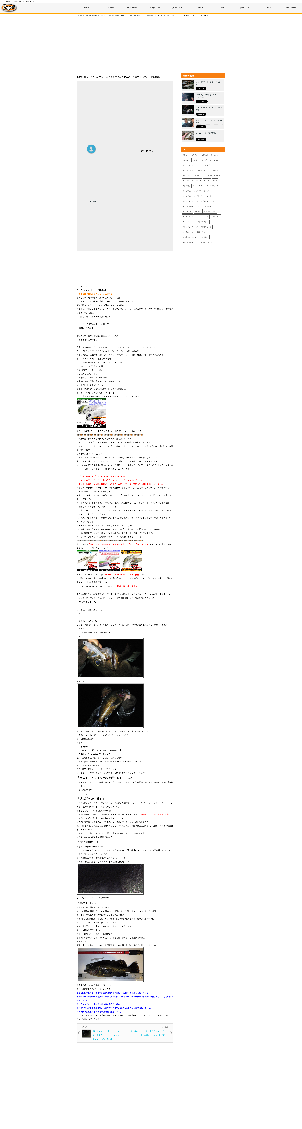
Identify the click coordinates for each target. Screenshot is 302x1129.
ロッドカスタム (202, 222)
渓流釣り (205, 237)
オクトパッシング (200, 160)
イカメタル (216, 155)
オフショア (214, 160)
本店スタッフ (188, 232)
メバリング (188, 211)
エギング (187, 160)
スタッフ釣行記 (201, 101)
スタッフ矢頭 (201, 127)
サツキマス (188, 175)
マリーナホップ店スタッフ (206, 206)
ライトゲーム (188, 216)
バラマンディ (188, 201)
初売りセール (206, 227)
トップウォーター (214, 186)
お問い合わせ (291, 7)
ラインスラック (202, 216)
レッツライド (188, 222)
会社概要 (268, 7)
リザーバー (216, 216)
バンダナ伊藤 (91, 201)
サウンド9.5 (213, 170)
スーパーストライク (213, 175)
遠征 (203, 242)
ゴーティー (201, 170)
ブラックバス (188, 206)
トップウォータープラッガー (194, 196)
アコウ (186, 155)
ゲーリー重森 (201, 139)
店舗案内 (200, 7)
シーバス (199, 175)
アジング (196, 155)
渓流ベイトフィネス (191, 237)
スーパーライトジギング (192, 180)
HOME (86, 7)
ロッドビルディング (191, 227)
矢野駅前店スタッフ (191, 242)
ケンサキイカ (188, 170)
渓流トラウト (202, 232)
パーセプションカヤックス (206, 201)
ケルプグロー (208, 165)
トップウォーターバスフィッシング (196, 191)
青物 (210, 242)
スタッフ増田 (201, 88)
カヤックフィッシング (191, 165)
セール (207, 180)
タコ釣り (187, 186)
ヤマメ (198, 211)
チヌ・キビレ (198, 186)
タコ (215, 180)
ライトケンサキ (210, 211)
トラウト (211, 196)
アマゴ (205, 155)
